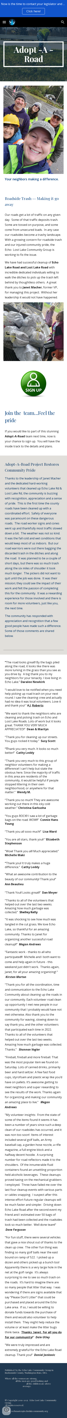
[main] (33, 54)
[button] (4, 22)
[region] (33, 8)
